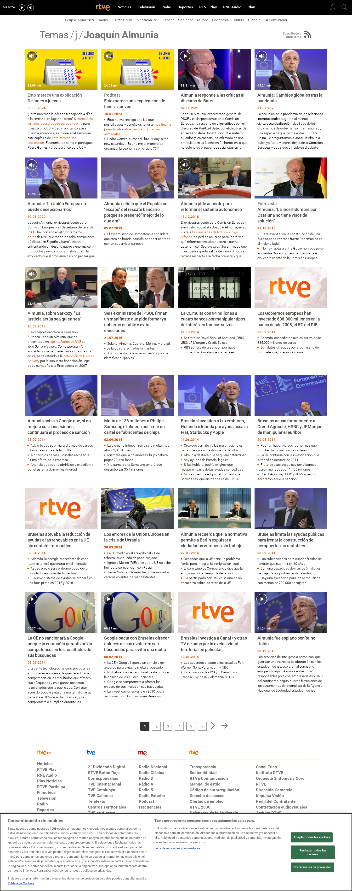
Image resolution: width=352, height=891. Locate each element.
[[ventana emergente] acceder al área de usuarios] (333, 7)
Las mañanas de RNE (65, 342)
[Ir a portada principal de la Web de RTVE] (60, 752)
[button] (124, 726)
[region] (176, 852)
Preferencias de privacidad (312, 867)
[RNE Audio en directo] (30, 7)
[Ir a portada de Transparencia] (252, 753)
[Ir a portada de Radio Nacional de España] (161, 753)
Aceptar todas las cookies (312, 837)
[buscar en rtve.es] (344, 7)
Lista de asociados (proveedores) (178, 848)
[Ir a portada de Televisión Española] (110, 753)
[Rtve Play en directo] (22, 7)
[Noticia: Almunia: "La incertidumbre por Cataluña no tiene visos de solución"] (291, 208)
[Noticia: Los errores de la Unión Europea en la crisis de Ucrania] (137, 533)
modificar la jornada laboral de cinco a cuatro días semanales (137, 129)
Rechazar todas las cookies (313, 852)
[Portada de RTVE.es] (103, 7)
